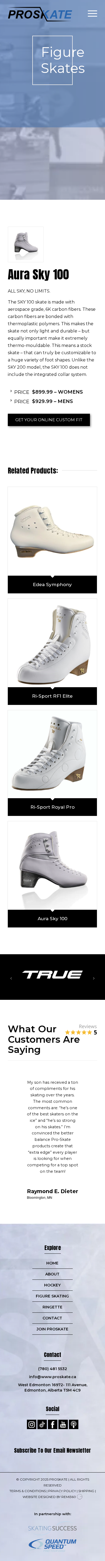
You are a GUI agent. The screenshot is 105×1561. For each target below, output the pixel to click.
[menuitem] (89, 10)
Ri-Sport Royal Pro (52, 807)
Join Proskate (52, 1329)
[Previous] (11, 978)
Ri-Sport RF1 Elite (52, 696)
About (52, 1274)
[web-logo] (43, 11)
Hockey (52, 1285)
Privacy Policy (62, 1491)
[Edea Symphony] (52, 531)
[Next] (94, 978)
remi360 (68, 1497)
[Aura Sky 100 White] (26, 244)
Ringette (52, 1307)
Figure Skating (52, 1296)
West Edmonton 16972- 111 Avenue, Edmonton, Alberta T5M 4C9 (52, 1387)
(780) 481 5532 (52, 1368)
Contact (52, 1318)
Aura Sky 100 (52, 918)
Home (52, 1263)
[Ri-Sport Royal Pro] (52, 754)
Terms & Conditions (27, 1491)
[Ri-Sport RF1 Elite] (52, 643)
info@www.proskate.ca (52, 1376)
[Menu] (89, 10)
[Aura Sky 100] (52, 865)
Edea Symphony (52, 584)
